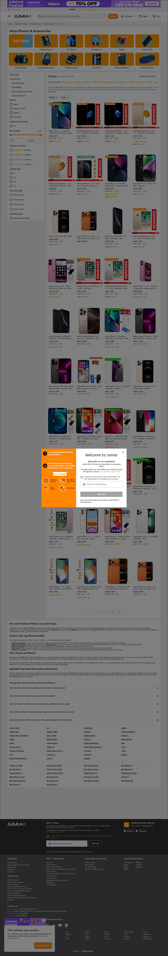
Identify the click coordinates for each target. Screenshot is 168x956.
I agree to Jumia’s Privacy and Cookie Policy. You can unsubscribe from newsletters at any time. (102, 478)
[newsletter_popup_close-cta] (123, 452)
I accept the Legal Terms (110, 472)
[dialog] (84, 478)
